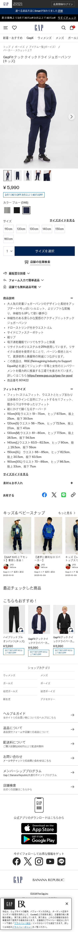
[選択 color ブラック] (17, 210)
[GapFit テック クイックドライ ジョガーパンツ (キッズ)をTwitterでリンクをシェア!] (54, 495)
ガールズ (8, 683)
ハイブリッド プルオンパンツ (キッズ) (13, 639)
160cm (8, 239)
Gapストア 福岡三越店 (13, 572)
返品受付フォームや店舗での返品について (26, 732)
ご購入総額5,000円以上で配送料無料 (23, 746)
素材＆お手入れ (13, 483)
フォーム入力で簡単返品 (24, 280)
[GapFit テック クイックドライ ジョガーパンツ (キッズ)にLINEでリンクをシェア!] (64, 495)
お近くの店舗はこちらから (17, 789)
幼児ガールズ (10, 691)
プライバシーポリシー (22, 927)
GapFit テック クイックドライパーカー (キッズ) (39, 641)
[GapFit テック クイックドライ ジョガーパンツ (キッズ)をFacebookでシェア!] (44, 495)
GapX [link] (30, 37)
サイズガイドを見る (62, 220)
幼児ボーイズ (48, 691)
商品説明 (8, 298)
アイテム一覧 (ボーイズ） (43, 47)
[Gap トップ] (39, 28)
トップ (6, 47)
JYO (12, 565)
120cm (21, 229)
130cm (34, 229)
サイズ (7, 221)
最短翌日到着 (17, 273)
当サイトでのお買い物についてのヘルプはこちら (29, 717)
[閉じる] (66, 903)
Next (71, 116)
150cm (59, 229)
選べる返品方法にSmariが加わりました (39, 11)
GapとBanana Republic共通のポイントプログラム (30, 775)
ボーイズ (20, 47)
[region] (36, 914)
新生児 (6, 699)
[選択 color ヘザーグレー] (7, 210)
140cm (47, 229)
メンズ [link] (60, 37)
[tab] (39, 273)
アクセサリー (48, 699)
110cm (8, 229)
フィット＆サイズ (14, 389)
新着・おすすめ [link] (13, 37)
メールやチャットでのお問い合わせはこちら (27, 760)
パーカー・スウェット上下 (17, 50)
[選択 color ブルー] (26, 210)
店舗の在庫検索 (40, 261)
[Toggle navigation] (5, 27)
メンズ (44, 675)
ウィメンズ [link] (45, 37)
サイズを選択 (44, 251)
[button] (63, 4)
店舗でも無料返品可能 (23, 287)
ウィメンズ (9, 675)
